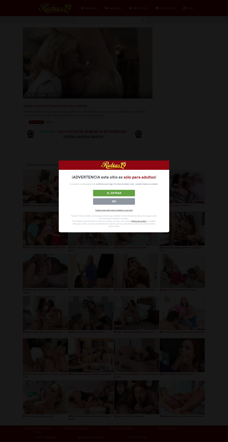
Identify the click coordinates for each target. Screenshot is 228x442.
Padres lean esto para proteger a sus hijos (114, 210)
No (114, 201)
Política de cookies (138, 221)
